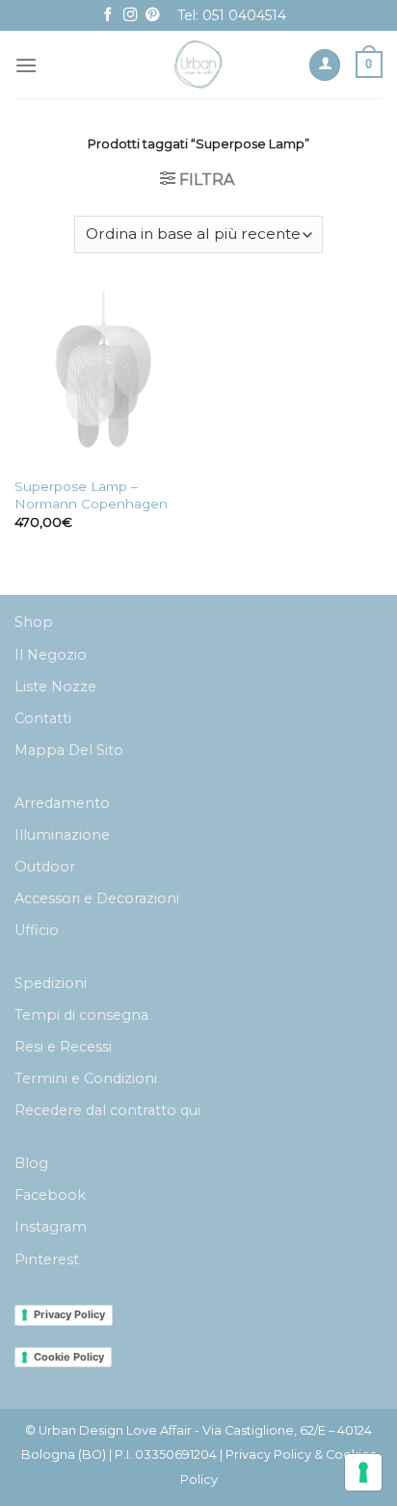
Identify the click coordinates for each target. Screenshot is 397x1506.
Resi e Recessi (63, 1046)
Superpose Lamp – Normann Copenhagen (91, 495)
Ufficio (36, 930)
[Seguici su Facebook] (108, 15)
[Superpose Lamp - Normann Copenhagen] (101, 379)
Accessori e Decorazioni (96, 898)
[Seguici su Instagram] (130, 15)
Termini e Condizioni (85, 1078)
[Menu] (26, 65)
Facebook (50, 1195)
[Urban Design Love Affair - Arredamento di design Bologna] (199, 64)
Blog (31, 1163)
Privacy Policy (69, 1314)
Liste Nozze (55, 686)
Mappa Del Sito (68, 750)
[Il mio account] (324, 65)
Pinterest (46, 1259)
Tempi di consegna (81, 1015)
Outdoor (44, 866)
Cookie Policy (69, 1356)
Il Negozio (50, 654)
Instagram (50, 1226)
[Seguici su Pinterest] (152, 15)
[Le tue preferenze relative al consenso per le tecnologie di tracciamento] (363, 1472)
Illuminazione (62, 835)
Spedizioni (50, 983)
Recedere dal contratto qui (107, 1110)
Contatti (42, 718)
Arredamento (62, 803)
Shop (33, 622)
